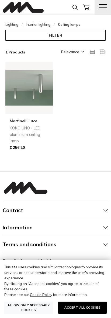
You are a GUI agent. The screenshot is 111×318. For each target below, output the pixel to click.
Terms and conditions (29, 244)
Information (18, 227)
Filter (56, 35)
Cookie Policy (41, 294)
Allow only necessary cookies (29, 307)
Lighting (11, 24)
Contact (13, 210)
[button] (72, 52)
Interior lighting (38, 24)
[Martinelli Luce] (23, 7)
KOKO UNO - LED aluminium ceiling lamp (25, 134)
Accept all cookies (82, 307)
